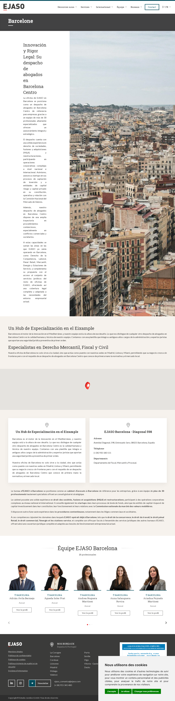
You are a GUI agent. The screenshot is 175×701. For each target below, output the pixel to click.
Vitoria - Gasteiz (92, 663)
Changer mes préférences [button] (146, 691)
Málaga (53, 671)
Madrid (53, 667)
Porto (87, 652)
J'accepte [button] (111, 691)
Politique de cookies (16, 659)
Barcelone (55, 656)
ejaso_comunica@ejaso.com (67, 681)
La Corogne (55, 652)
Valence (53, 674)
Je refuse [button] (125, 691)
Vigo (86, 660)
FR (166, 7)
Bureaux (135, 7)
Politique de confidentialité (19, 655)
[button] (87, 385)
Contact (152, 7)
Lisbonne (54, 663)
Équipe (120, 7)
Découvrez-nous (66, 7)
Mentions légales (15, 651)
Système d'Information (18, 671)
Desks (87, 667)
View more (22, 576)
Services (85, 7)
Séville (87, 656)
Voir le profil (22, 610)
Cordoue (54, 660)
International (103, 7)
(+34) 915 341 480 (63, 685)
